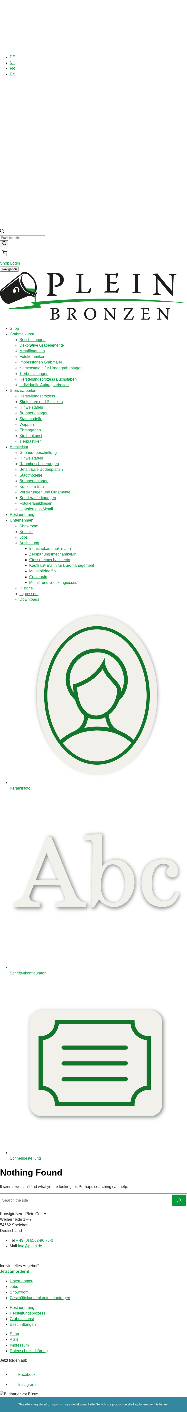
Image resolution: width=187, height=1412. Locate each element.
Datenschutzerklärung (29, 1351)
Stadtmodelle (30, 419)
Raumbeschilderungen (39, 464)
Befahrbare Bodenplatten (41, 469)
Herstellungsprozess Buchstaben (48, 379)
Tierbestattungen (33, 374)
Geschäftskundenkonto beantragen (40, 1298)
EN (12, 74)
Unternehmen (21, 520)
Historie (26, 588)
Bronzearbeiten (23, 390)
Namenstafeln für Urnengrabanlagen (51, 368)
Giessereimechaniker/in (49, 560)
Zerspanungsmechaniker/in (52, 554)
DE (12, 57)
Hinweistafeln (31, 407)
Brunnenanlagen (33, 413)
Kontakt (26, 532)
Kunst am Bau (31, 486)
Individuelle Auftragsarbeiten (44, 385)
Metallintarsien (32, 351)
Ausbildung (29, 543)
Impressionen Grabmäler (40, 362)
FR (12, 68)
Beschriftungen (32, 340)
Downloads (29, 599)
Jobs (23, 537)
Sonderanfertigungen (37, 498)
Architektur (19, 447)
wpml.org (58, 1404)
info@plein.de (30, 1246)
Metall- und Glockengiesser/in (55, 582)
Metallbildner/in (42, 571)
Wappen (26, 424)
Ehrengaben (30, 430)
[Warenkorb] (5, 253)
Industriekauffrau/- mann (50, 548)
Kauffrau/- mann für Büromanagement (61, 565)
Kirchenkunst (30, 436)
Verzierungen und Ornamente (44, 492)
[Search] (4, 243)
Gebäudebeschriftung (38, 452)
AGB (14, 1339)
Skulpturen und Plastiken (41, 402)
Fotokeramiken (32, 356)
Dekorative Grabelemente (41, 345)
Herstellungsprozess (37, 396)
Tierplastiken (30, 441)
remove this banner (155, 1404)
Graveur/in (38, 577)
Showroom (28, 526)
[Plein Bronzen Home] (93, 319)
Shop (14, 328)
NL (12, 63)
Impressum (28, 594)
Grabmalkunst (22, 334)
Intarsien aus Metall (36, 509)
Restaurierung (22, 515)
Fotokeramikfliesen (35, 503)
